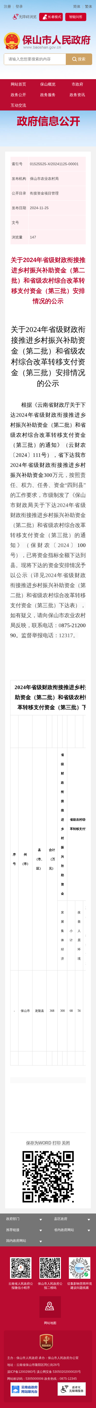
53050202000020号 (67, 1372)
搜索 (82, 59)
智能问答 (75, 17)
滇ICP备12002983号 (21, 1372)
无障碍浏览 (28, 17)
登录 (19, 6)
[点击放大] (48, 1177)
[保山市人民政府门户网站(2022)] (48, 40)
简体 (76, 6)
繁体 (88, 6)
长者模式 (54, 17)
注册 (7, 6)
